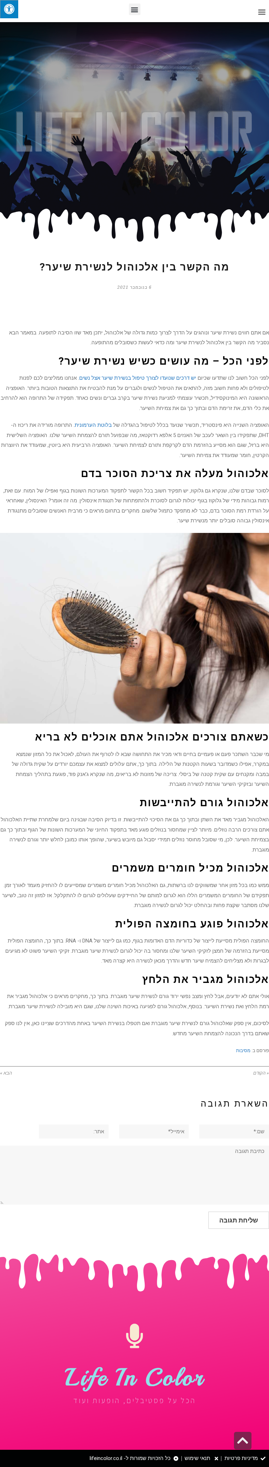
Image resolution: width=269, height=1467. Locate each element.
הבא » (6, 1073)
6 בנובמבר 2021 (134, 287)
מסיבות (243, 1050)
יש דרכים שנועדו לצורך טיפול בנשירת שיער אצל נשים (137, 378)
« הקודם (261, 1073)
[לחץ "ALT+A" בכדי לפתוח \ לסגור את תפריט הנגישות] (9, 9)
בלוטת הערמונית (93, 425)
